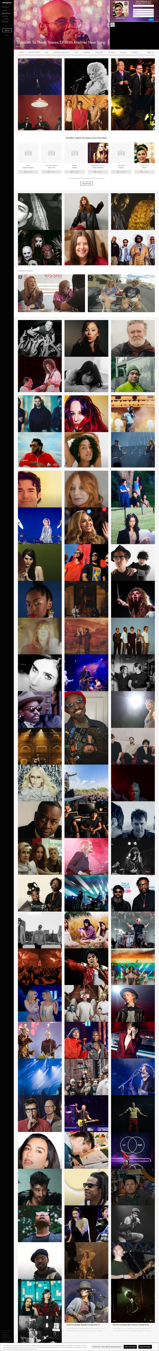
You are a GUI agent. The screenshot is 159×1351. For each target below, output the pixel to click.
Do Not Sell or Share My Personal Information (107, 1346)
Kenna (28, 165)
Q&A (47, 52)
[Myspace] (7, 2)
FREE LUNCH (99, 52)
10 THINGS (111, 52)
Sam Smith (121, 165)
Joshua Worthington (51, 165)
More (150, 52)
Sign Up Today (86, 183)
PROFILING (123, 52)
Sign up (7, 30)
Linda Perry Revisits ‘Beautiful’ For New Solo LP (83, 1325)
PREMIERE (135, 52)
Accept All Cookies (145, 1346)
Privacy (4, 1332)
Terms (8, 1332)
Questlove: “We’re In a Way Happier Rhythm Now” (58, 42)
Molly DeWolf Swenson (98, 165)
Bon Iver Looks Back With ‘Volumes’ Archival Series (131, 1325)
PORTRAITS (86, 52)
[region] (79, 1347)
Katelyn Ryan (144, 165)
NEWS (21, 52)
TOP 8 (76, 52)
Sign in (7, 35)
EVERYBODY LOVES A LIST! (61, 52)
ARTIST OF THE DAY (34, 52)
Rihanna (74, 165)
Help (3, 1330)
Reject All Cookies (130, 1346)
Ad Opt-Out (4, 1334)
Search (151, 19)
